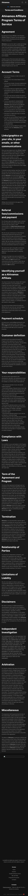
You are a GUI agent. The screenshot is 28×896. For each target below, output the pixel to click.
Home (14, 869)
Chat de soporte (7, 887)
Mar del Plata (15, 875)
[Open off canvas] (25, 2)
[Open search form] (22, 2)
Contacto (14, 879)
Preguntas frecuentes (14, 877)
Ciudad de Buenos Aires (15, 873)
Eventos (14, 871)
